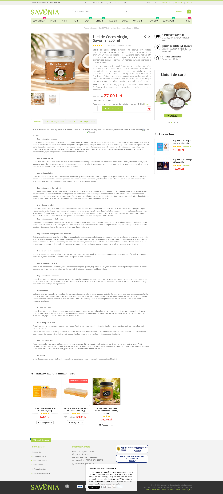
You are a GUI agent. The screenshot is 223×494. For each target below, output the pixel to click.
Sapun (53, 21)
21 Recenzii (110, 45)
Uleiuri (100, 20)
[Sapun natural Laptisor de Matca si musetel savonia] (75, 391)
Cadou (125, 21)
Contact (179, 12)
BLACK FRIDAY (39, 20)
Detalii (146, 104)
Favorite (178, 3)
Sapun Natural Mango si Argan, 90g (182, 160)
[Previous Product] (145, 36)
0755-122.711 (55, 2)
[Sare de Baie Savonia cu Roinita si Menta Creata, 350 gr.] (106, 391)
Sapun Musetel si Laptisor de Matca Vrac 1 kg (76, 409)
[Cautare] (127, 11)
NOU (188, 20)
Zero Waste (169, 20)
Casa (88, 20)
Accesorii (137, 21)
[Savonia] (45, 12)
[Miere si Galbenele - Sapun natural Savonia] (44, 391)
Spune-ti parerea (124, 45)
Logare (189, 3)
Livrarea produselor (87, 121)
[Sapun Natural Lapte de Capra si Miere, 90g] (162, 146)
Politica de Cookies (110, 487)
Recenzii (71, 121)
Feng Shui (154, 20)
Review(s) (187, 146)
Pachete (113, 21)
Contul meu (166, 3)
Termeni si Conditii (40, 460)
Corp (64, 21)
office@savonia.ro (87, 464)
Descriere (37, 121)
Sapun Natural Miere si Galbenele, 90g (44, 409)
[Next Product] (149, 36)
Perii (76, 21)
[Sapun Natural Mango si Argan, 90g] (162, 165)
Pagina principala (90, 28)
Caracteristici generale (54, 121)
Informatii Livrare (39, 456)
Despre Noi (37, 452)
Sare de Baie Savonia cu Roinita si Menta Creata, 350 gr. (106, 410)
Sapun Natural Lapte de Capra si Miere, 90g (183, 142)
